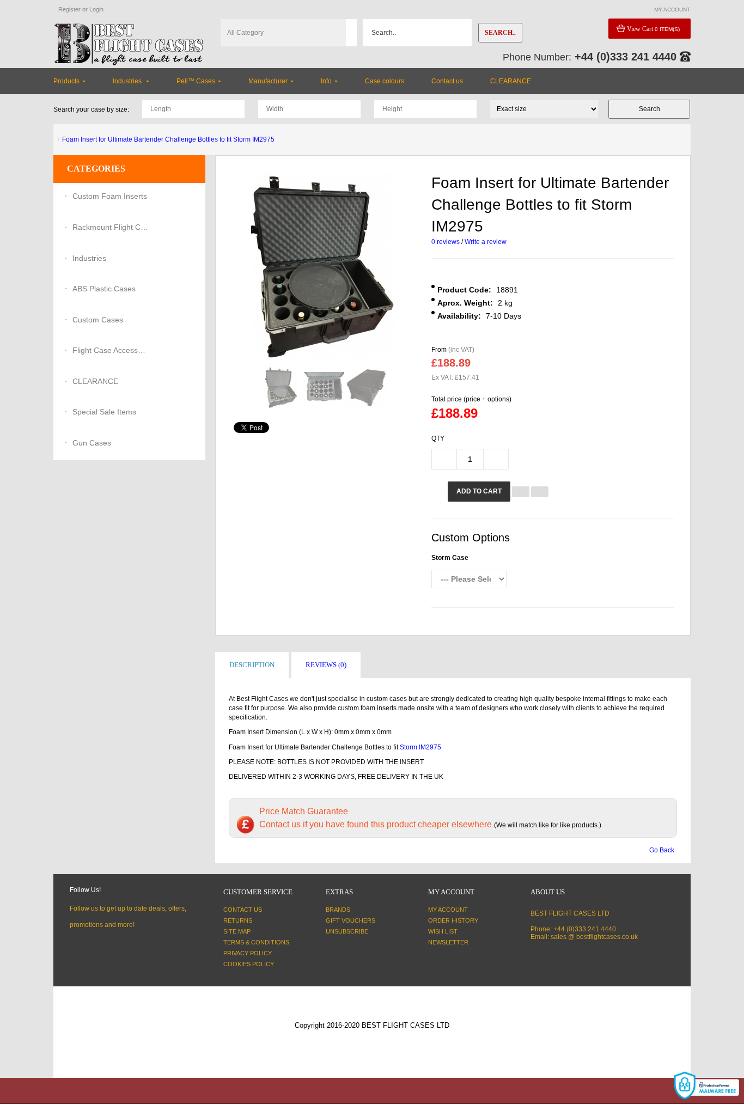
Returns (237, 920)
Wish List (443, 931)
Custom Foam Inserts (109, 196)
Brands (338, 909)
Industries (89, 258)
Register (69, 9)
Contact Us (242, 909)
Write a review (486, 242)
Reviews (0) (326, 665)
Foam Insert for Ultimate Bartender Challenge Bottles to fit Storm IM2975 (168, 139)
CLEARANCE (95, 381)
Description (252, 665)
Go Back (661, 850)
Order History (453, 920)
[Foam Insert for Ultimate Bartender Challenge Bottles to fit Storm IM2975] (281, 387)
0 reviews (445, 242)
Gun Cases (91, 442)
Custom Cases (97, 319)
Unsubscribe (347, 931)
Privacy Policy (247, 953)
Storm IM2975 (420, 747)
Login (96, 9)
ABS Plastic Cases (104, 288)
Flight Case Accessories (110, 350)
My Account (448, 909)
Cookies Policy (248, 964)
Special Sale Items (104, 411)
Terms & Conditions (256, 942)
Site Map (237, 931)
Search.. (500, 32)
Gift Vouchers (350, 920)
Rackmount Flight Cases (110, 227)
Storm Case (449, 558)
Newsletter (448, 942)
